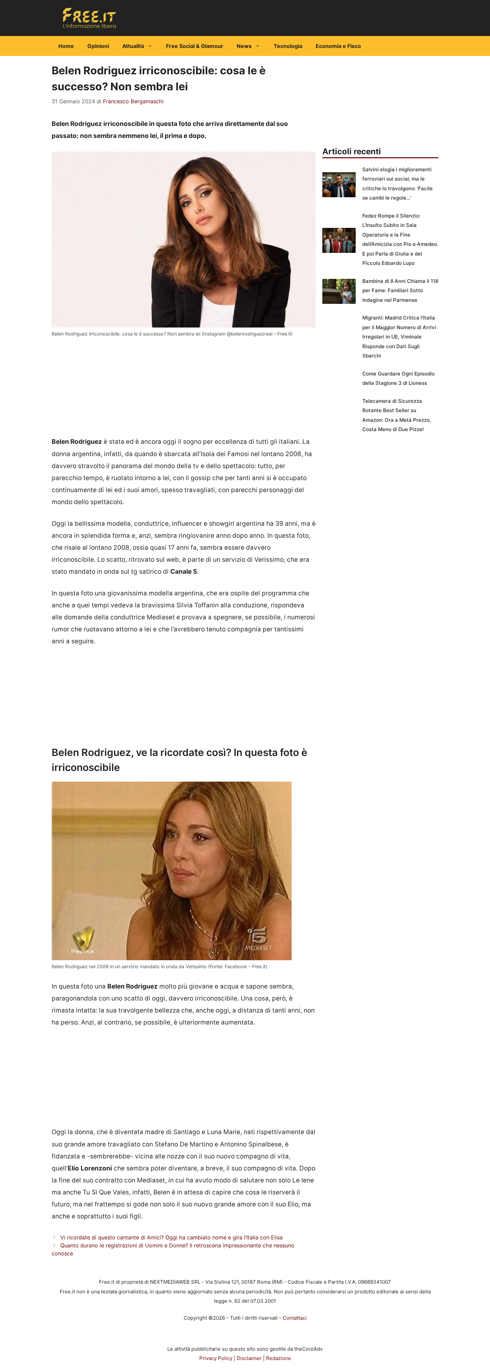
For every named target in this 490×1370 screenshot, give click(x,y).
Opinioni (98, 46)
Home (66, 46)
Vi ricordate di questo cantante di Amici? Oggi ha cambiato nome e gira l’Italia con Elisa (171, 1237)
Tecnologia (288, 46)
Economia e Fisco (338, 46)
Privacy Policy (215, 1358)
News (244, 46)
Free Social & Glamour (194, 46)
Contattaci (295, 1318)
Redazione (278, 1358)
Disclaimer (249, 1358)
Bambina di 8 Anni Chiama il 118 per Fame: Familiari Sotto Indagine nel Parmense (400, 290)
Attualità (133, 46)
